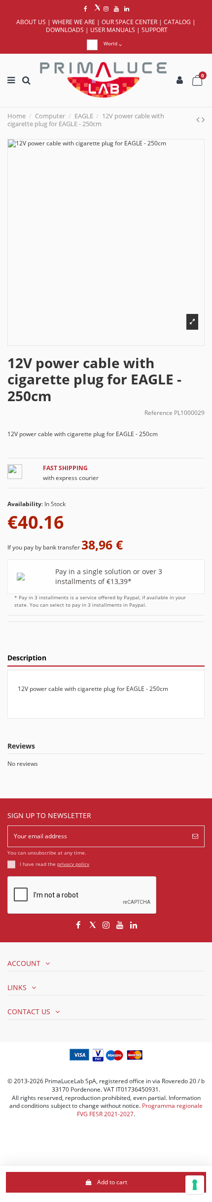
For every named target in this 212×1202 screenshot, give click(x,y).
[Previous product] (199, 119)
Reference (158, 413)
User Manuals (112, 30)
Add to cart (112, 1182)
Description (26, 658)
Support (154, 30)
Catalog (177, 22)
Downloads (65, 30)
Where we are (73, 22)
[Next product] (203, 119)
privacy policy (73, 864)
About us (31, 22)
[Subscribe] (195, 836)
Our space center (129, 22)
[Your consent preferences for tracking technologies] (194, 1184)
